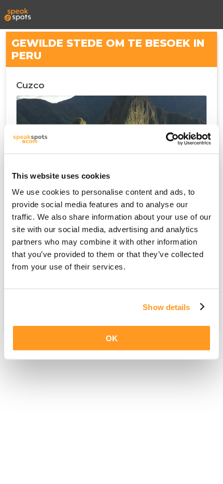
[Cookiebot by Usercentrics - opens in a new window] (165, 139)
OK (112, 338)
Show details (166, 306)
